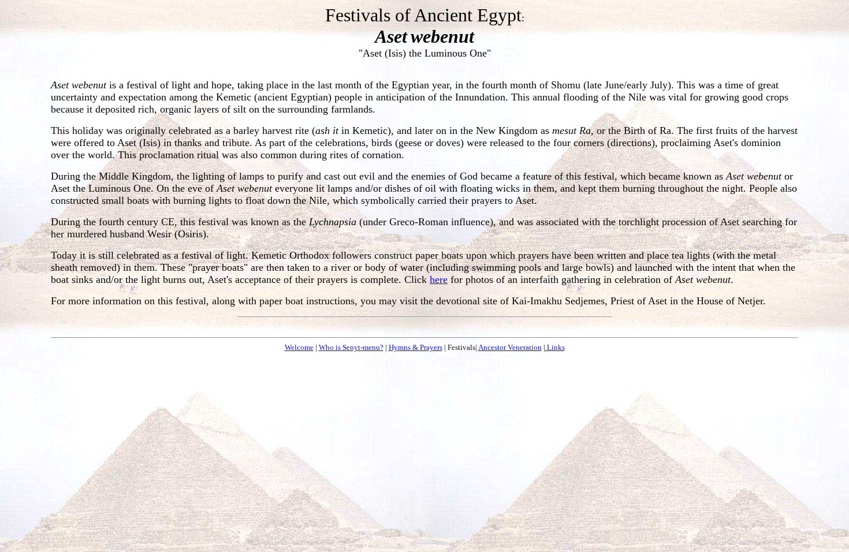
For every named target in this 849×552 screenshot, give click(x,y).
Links (555, 347)
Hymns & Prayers (415, 347)
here (439, 279)
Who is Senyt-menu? (351, 347)
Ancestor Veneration (510, 347)
